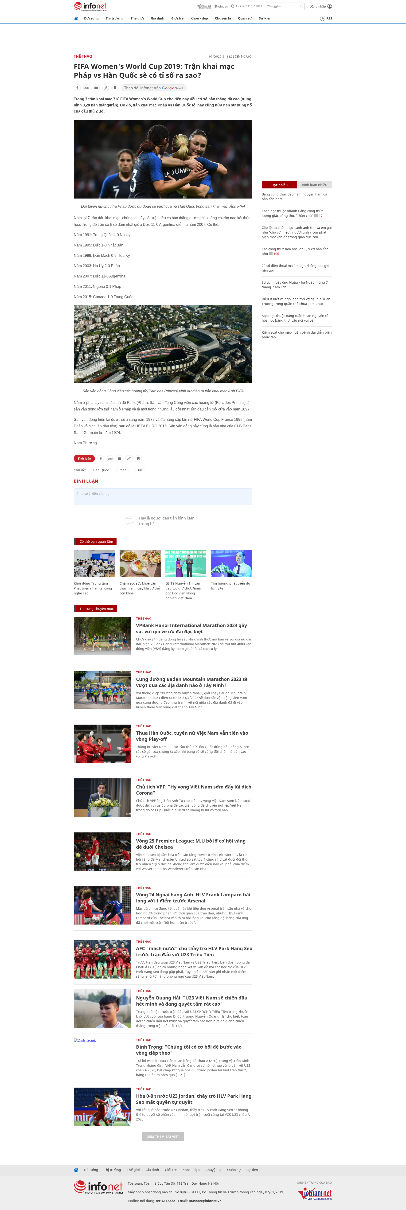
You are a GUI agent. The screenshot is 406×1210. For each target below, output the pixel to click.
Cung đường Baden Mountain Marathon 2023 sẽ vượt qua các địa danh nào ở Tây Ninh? (192, 682)
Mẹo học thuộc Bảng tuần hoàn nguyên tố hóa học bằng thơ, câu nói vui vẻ (295, 318)
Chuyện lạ (223, 18)
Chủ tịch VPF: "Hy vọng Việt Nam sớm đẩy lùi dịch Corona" (193, 790)
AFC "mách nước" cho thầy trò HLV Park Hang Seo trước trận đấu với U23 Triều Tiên (194, 951)
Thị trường (115, 18)
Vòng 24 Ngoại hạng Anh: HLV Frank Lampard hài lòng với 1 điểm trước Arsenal (193, 897)
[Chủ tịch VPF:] (102, 797)
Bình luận (84, 459)
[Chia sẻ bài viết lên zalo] (86, 87)
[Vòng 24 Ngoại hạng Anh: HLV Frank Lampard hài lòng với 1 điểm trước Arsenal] (102, 905)
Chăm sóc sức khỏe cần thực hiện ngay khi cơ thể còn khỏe (140, 588)
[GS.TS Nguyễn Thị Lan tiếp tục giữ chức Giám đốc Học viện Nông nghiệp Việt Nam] (186, 563)
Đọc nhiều (279, 185)
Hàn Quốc (101, 470)
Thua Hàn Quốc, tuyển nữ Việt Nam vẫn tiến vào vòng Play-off (192, 736)
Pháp (123, 470)
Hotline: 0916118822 (248, 6)
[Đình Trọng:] (102, 1057)
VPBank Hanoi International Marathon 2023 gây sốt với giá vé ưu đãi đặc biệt (191, 628)
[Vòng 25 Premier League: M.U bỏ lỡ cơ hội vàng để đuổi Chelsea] (102, 851)
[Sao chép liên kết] (105, 87)
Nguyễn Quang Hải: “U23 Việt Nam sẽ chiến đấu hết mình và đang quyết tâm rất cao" (191, 1001)
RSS (329, 18)
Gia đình (157, 18)
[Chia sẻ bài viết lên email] (96, 87)
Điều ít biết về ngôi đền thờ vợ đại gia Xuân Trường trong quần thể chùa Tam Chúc (296, 301)
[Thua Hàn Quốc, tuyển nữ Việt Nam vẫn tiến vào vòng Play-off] (102, 744)
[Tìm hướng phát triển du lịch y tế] (231, 563)
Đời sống (91, 18)
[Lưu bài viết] (114, 87)
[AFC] (102, 959)
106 (276, 253)
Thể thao (83, 56)
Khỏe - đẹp (199, 18)
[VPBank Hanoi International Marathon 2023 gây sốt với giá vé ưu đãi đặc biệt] (102, 636)
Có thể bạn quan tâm (96, 541)
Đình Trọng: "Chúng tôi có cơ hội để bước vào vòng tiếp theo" (189, 1050)
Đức (140, 470)
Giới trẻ (177, 18)
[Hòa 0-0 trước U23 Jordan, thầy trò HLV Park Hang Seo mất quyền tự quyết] (102, 1107)
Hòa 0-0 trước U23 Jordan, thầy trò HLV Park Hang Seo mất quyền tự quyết (194, 1099)
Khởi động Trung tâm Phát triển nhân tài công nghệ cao (93, 588)
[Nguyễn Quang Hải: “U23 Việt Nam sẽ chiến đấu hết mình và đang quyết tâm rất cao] (102, 1008)
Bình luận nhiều (314, 185)
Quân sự (245, 18)
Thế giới (137, 18)
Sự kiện (265, 18)
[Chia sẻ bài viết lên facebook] (77, 87)
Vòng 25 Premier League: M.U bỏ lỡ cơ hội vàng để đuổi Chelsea (191, 844)
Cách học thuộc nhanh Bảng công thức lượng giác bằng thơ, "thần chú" (292, 213)
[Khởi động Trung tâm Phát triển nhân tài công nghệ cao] (94, 563)
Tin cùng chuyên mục (97, 608)
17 (320, 215)
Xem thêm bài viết (163, 1136)
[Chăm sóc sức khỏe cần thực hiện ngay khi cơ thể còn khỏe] (140, 563)
